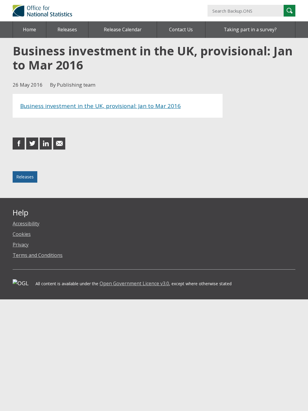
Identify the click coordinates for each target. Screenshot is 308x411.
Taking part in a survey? (250, 29)
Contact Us (181, 29)
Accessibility (26, 223)
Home (29, 29)
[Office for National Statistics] (105, 11)
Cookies (22, 234)
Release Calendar (123, 29)
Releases (67, 29)
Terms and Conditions (38, 255)
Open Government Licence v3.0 (134, 283)
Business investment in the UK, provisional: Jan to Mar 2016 (100, 106)
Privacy (21, 244)
